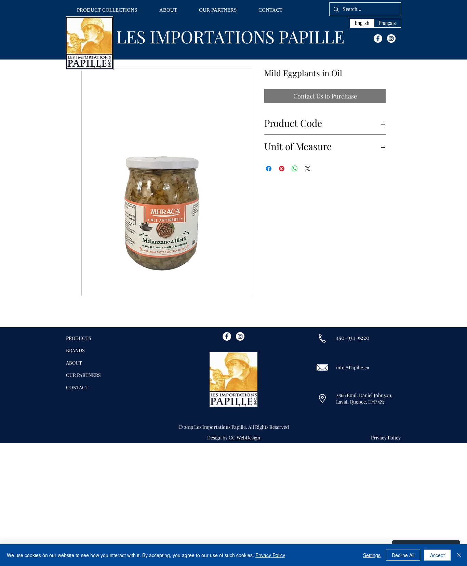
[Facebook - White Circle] (378, 38)
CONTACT (77, 387)
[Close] (459, 555)
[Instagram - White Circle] (391, 38)
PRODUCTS (78, 338)
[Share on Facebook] (269, 168)
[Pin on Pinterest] (282, 168)
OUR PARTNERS (83, 375)
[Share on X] (308, 168)
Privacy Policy (270, 555)
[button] (107, 10)
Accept (437, 555)
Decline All (403, 555)
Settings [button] (372, 555)
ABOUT (74, 362)
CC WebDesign (244, 437)
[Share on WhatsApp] (295, 168)
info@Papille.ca (352, 367)
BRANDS (75, 350)
